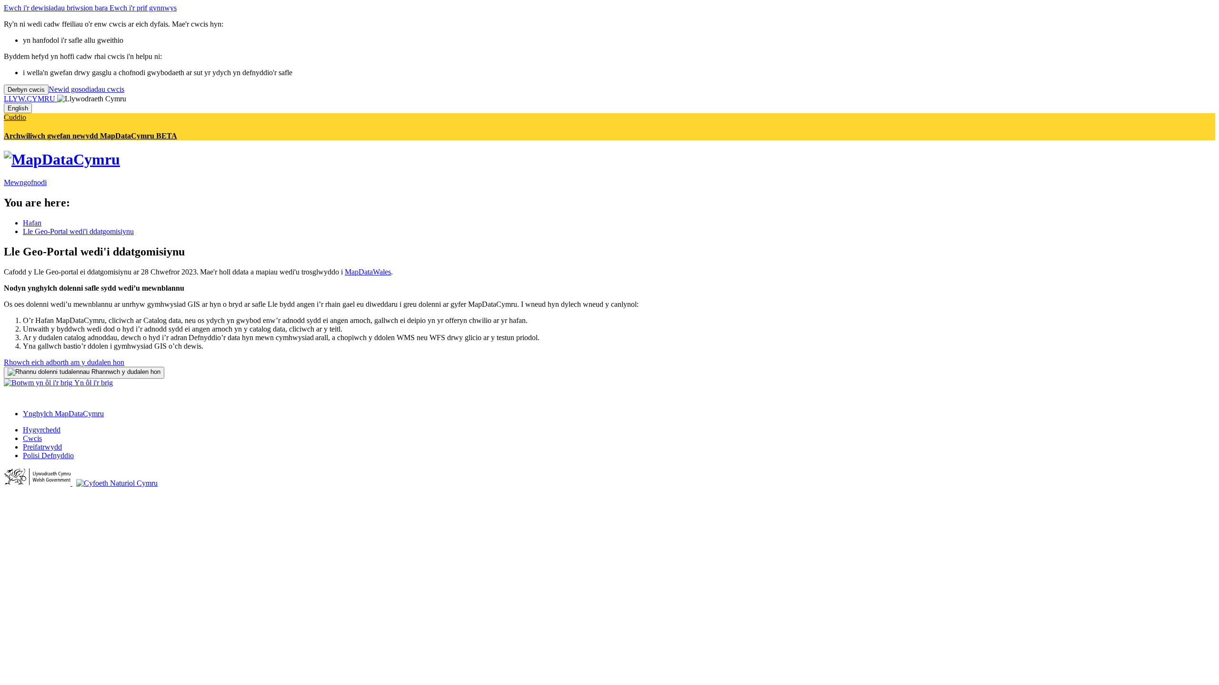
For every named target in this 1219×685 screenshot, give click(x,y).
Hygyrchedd (41, 430)
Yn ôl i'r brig (92, 383)
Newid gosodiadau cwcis (86, 89)
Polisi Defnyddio (48, 455)
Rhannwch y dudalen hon (125, 371)
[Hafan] (62, 159)
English (18, 108)
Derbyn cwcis (26, 89)
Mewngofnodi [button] (25, 182)
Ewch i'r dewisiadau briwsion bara (57, 8)
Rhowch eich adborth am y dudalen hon (64, 362)
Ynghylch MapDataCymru (63, 414)
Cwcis (32, 438)
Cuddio (15, 117)
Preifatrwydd (42, 447)
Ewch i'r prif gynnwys (143, 8)
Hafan (32, 223)
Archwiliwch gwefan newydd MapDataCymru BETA (90, 136)
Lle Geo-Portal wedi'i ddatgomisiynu (78, 231)
